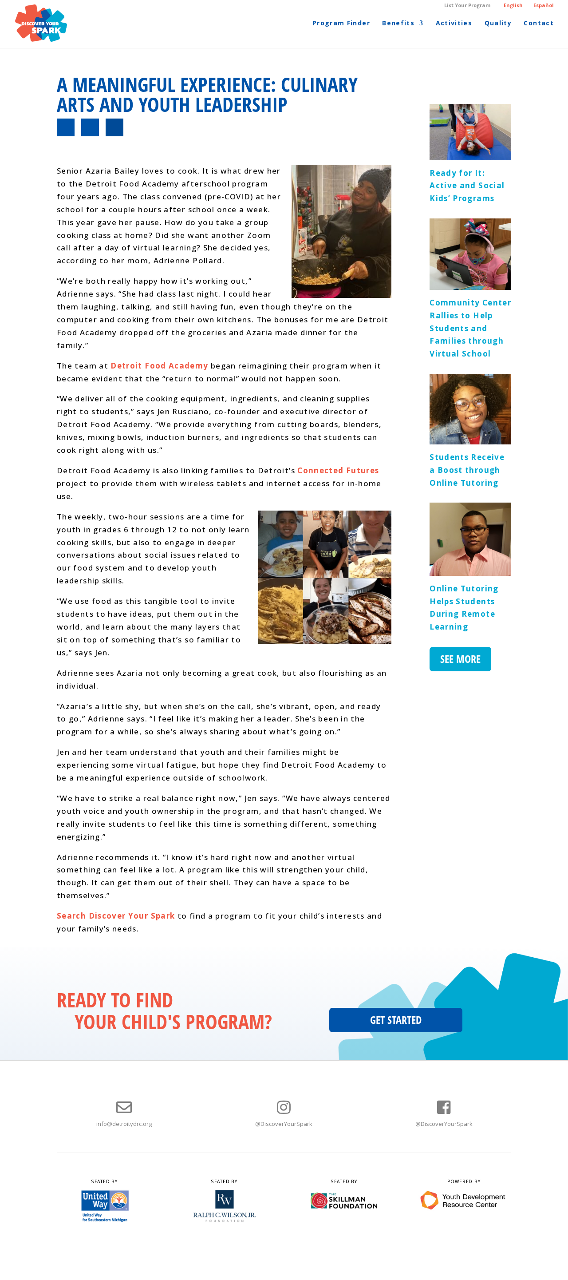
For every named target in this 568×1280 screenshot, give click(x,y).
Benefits (398, 23)
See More (460, 658)
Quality (498, 23)
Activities (454, 23)
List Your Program (467, 5)
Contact (539, 23)
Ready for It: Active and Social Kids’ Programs (467, 185)
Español (543, 5)
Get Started (396, 1019)
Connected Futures (338, 470)
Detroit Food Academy (159, 366)
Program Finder (341, 23)
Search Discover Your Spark (116, 916)
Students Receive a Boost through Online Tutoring (467, 469)
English (513, 5)
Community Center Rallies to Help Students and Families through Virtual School (470, 328)
